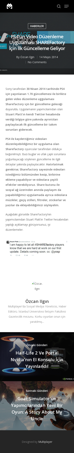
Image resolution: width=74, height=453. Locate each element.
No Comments (37, 62)
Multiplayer (45, 442)
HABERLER (37, 26)
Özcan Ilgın (27, 57)
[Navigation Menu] (66, 6)
